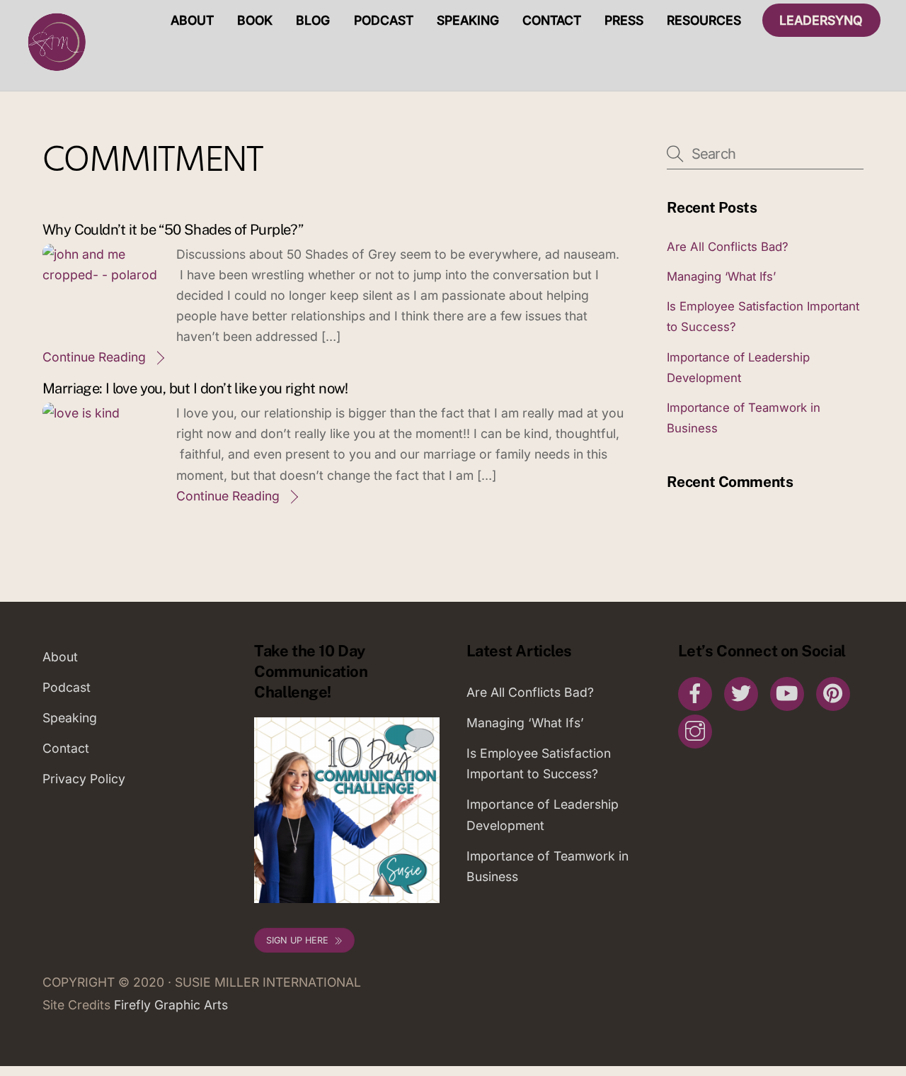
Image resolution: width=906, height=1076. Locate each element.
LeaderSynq (821, 20)
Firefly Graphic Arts (171, 1004)
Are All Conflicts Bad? (728, 247)
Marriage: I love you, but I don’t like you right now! (195, 388)
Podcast (383, 20)
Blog (313, 20)
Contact (551, 20)
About (192, 20)
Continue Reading (94, 356)
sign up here (297, 940)
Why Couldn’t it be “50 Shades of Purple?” (172, 229)
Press (623, 20)
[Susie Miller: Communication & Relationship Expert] (55, 70)
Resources (704, 20)
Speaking (468, 20)
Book (255, 20)
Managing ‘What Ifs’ (721, 276)
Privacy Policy (83, 778)
